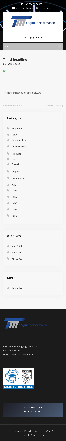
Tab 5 (14, 215)
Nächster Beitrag (54, 105)
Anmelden (17, 288)
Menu (7, 46)
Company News (20, 140)
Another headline (12, 105)
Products (16, 153)
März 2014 (17, 246)
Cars (14, 159)
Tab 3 (14, 203)
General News (19, 146)
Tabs (14, 185)
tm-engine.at (33, 32)
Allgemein (17, 128)
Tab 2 (14, 196)
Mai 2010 (16, 252)
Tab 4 (14, 209)
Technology (18, 178)
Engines (16, 171)
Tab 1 (14, 190)
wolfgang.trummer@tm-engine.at (34, 8)
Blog (14, 134)
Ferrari (15, 164)
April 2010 (17, 258)
